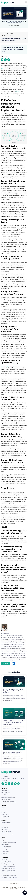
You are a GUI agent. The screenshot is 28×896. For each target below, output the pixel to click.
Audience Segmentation (8, 797)
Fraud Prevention (6, 795)
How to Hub (4, 853)
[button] (2, 59)
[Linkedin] (2, 783)
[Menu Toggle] (26, 3)
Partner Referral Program (8, 870)
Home (3, 21)
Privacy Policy (13, 887)
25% (2, 68)
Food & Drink (5, 814)
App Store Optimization (7, 366)
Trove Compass (5, 859)
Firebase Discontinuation (8, 868)
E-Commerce (5, 816)
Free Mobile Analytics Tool (8, 801)
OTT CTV (3, 812)
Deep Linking (5, 790)
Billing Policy (5, 887)
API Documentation (6, 861)
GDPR (11, 888)
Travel (3, 807)
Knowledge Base (6, 849)
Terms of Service (22, 887)
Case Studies (5, 844)
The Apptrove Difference (8, 866)
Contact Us (4, 827)
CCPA (16, 888)
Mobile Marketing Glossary (8, 842)
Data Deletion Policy (7, 834)
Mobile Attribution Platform (8, 875)
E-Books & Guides (6, 846)
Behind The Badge (6, 831)
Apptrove (16, 91)
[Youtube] (15, 783)
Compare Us (4, 829)
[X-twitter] (9, 783)
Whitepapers (5, 851)
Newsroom (4, 825)
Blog (7, 21)
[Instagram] (12, 783)
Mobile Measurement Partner (9, 877)
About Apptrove (5, 822)
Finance (3, 810)
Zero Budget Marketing (7, 864)
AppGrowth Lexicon (6, 873)
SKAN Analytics (5, 792)
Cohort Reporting (6, 799)
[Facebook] (6, 783)
